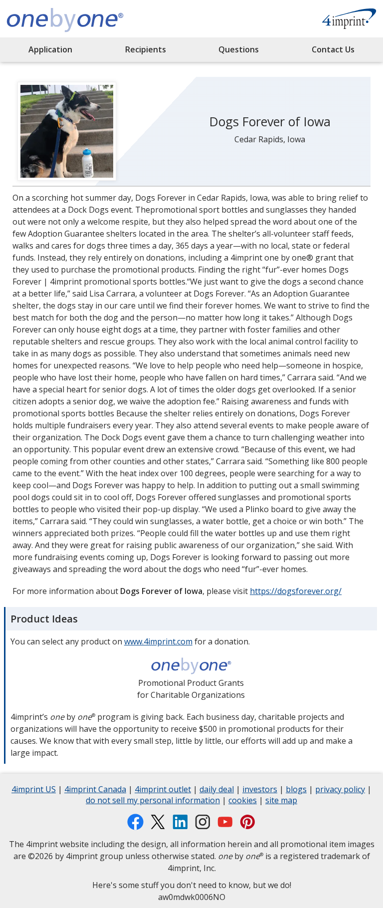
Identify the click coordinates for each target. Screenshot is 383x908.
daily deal (216, 790)
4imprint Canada (95, 790)
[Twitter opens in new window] (158, 822)
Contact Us (333, 49)
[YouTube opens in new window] (225, 822)
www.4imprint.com (158, 641)
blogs (296, 790)
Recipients (145, 49)
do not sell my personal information (153, 801)
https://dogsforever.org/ (296, 591)
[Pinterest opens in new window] (247, 822)
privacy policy (340, 790)
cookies (242, 801)
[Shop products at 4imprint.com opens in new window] (349, 20)
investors (259, 790)
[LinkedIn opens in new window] (180, 822)
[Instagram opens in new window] (203, 822)
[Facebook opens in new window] (135, 822)
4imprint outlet (163, 790)
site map (281, 801)
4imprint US (33, 790)
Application (50, 49)
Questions (238, 49)
